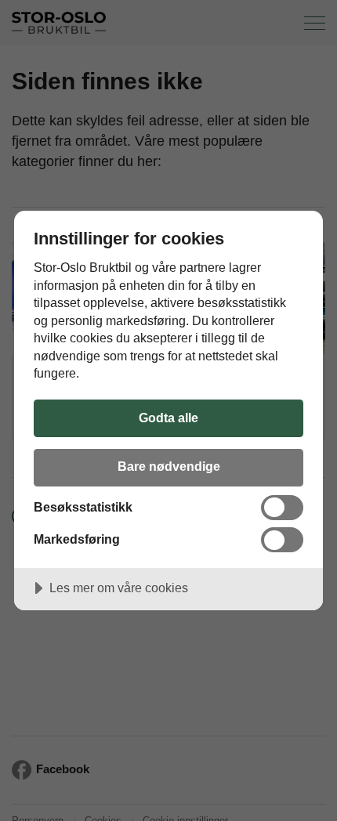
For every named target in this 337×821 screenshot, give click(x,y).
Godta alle (168, 417)
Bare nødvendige (169, 466)
